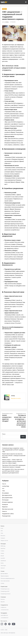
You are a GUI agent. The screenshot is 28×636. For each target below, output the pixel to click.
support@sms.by (4, 615)
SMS (2, 530)
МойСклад (3, 546)
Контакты (3, 599)
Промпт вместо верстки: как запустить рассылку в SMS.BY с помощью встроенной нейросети (13, 455)
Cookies (2, 583)
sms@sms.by (3, 607)
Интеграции (5, 500)
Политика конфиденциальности (7, 578)
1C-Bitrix (2, 550)
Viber (3, 490)
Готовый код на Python (5, 593)
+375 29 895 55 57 (4, 617)
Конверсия (5, 504)
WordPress (3, 548)
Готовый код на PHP (5, 591)
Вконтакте (3, 535)
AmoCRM (3, 558)
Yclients (2, 553)
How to (4, 484)
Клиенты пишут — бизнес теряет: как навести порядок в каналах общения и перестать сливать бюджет (12, 461)
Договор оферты (4, 573)
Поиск (3, 434)
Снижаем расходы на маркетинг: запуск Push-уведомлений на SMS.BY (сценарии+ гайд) (13, 449)
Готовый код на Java (5, 588)
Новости (4, 8)
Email (2, 528)
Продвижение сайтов (8, 513)
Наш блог (3, 601)
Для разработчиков (7, 497)
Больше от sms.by (16, 398)
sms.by (7, 22)
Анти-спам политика (5, 580)
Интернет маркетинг (7, 502)
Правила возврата (5, 576)
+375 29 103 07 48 (4, 609)
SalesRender (3, 560)
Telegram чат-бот (4, 540)
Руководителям (6, 516)
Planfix (2, 563)
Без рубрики (5, 493)
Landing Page (5, 486)
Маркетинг (5, 506)
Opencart (3, 568)
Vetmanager (3, 565)
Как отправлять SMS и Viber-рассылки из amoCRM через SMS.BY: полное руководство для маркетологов (13, 471)
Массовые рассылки (7, 509)
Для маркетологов (7, 495)
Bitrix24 (2, 555)
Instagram (3, 538)
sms (3, 488)
